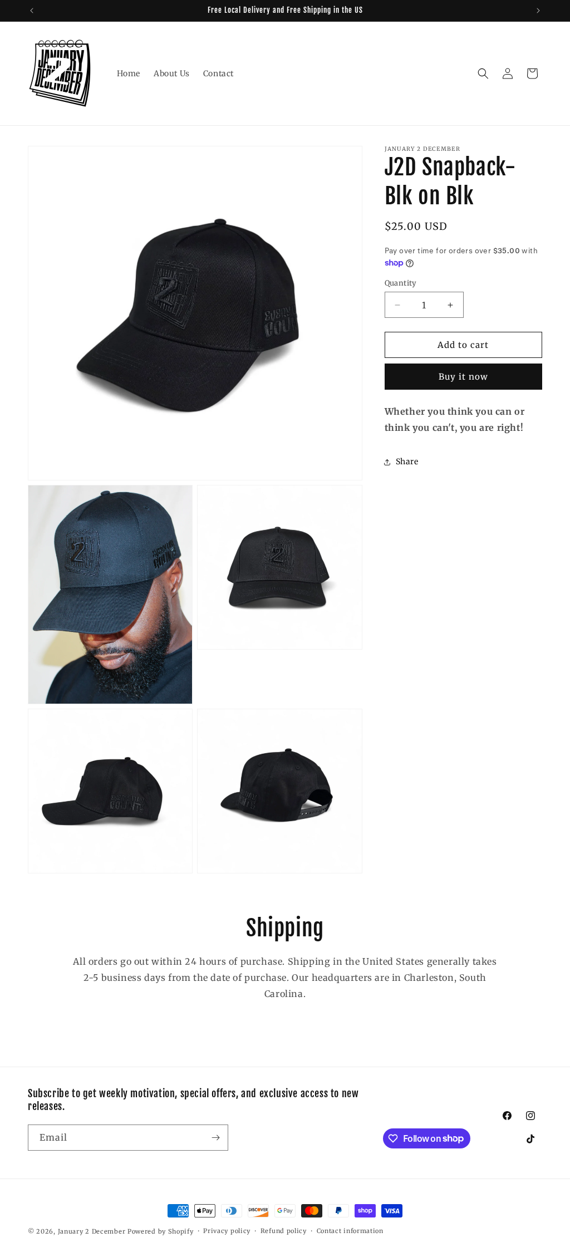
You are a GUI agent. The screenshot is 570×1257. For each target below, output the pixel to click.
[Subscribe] (215, 1138)
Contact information (350, 1231)
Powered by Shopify (160, 1231)
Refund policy (284, 1231)
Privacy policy (226, 1231)
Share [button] (407, 461)
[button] (483, 73)
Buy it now (463, 376)
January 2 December (92, 1231)
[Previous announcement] (31, 10)
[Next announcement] (538, 10)
